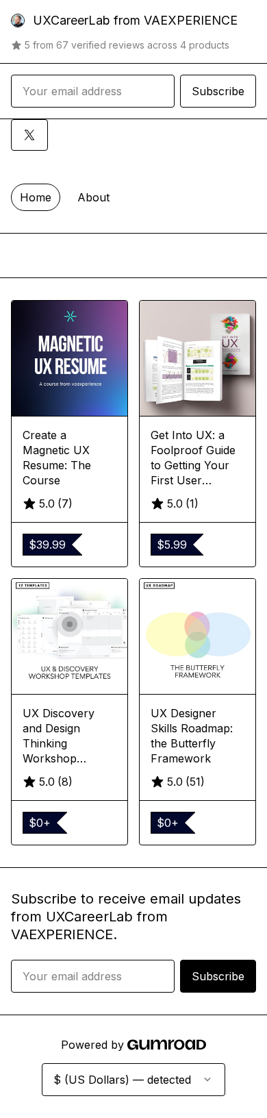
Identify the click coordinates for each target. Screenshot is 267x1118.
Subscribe (218, 91)
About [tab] (93, 197)
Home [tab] (35, 197)
